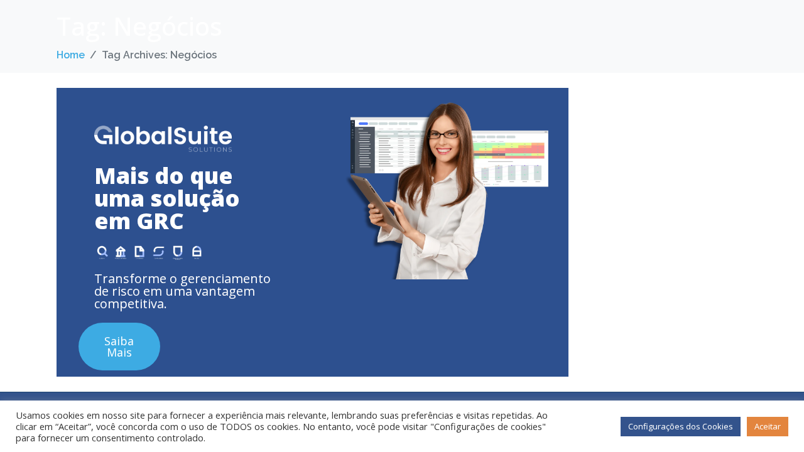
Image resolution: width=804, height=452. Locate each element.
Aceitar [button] (767, 426)
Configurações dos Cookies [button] (680, 426)
